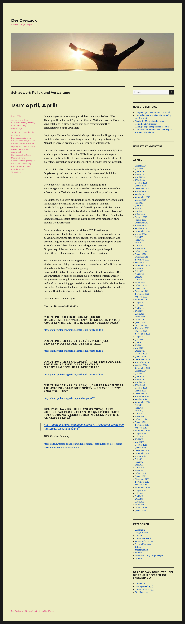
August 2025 (140, 200)
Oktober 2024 (141, 228)
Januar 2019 (140, 422)
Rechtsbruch (16, 166)
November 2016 (142, 482)
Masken (14, 158)
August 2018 (140, 433)
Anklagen (15, 135)
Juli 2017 (138, 459)
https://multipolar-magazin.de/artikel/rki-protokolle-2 (73, 350)
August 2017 (140, 456)
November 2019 (142, 396)
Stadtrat (30, 123)
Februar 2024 (141, 251)
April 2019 (139, 413)
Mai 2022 (139, 311)
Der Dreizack (24, 20)
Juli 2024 (139, 237)
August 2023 (140, 268)
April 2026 (140, 177)
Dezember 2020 (142, 359)
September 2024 (142, 231)
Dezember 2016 (142, 479)
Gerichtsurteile (28, 146)
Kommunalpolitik (18, 123)
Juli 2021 (139, 339)
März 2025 (140, 214)
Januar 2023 (140, 288)
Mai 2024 (139, 243)
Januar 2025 (140, 220)
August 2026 (140, 166)
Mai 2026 (139, 174)
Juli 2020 (139, 374)
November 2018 (142, 425)
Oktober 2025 (141, 194)
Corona (31, 141)
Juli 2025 (139, 203)
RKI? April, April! (34, 105)
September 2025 (142, 197)
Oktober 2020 (141, 365)
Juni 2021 (139, 342)
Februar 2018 (141, 445)
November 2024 (142, 226)
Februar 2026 (141, 183)
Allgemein (15, 120)
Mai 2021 (139, 345)
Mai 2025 (139, 208)
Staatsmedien (141, 550)
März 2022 (140, 317)
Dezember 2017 (142, 450)
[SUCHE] (171, 92)
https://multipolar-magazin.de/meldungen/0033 (69, 398)
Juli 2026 (139, 169)
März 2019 (139, 416)
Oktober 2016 (141, 485)
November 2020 (142, 362)
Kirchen (24, 120)
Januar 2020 (140, 391)
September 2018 (142, 431)
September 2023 (142, 265)
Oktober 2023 (141, 263)
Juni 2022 (139, 308)
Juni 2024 (139, 240)
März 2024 (140, 248)
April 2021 (139, 348)
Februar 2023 (141, 285)
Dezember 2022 (142, 291)
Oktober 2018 (141, 428)
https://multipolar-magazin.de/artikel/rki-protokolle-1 (73, 330)
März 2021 (140, 351)
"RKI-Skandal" (29, 132)
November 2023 (142, 260)
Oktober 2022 (141, 297)
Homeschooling (18, 155)
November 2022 (142, 294)
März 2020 (140, 385)
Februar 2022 (141, 320)
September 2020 (142, 368)
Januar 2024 (140, 254)
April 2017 (139, 468)
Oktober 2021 (141, 331)
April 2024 (140, 245)
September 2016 (142, 488)
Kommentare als (144, 589)
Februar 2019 (141, 419)
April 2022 (140, 314)
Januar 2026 (140, 186)
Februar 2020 (141, 388)
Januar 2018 (140, 448)
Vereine (138, 558)
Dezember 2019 (142, 394)
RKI (24, 166)
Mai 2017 (139, 465)
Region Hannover (143, 544)
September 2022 (142, 300)
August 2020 (141, 371)
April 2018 (139, 442)
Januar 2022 (140, 322)
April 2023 (140, 280)
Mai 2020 (139, 379)
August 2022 (140, 302)
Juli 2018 (139, 436)
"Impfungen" (16, 132)
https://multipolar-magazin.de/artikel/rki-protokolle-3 (73, 374)
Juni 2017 (139, 462)
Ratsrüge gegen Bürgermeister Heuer (152, 127)
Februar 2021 (141, 354)
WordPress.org (142, 592)
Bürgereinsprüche (19, 141)
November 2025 (142, 191)
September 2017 (142, 453)
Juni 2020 (139, 376)
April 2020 (140, 382)
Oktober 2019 (141, 399)
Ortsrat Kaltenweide (144, 541)
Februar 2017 (141, 473)
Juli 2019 (138, 405)
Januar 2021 (140, 357)
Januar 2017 (140, 476)
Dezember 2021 (142, 325)
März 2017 (139, 470)
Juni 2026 (139, 171)
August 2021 (140, 337)
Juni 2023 (139, 274)
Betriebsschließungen (21, 138)
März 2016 (139, 505)
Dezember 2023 (142, 257)
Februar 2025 (141, 217)
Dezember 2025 (142, 189)
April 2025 (139, 211)
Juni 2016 (139, 496)
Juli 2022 (139, 305)
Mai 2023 (139, 277)
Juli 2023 (139, 271)
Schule (138, 547)
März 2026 (140, 180)
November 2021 (142, 328)
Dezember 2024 (142, 223)
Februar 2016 (141, 507)
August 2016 (140, 490)
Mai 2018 (139, 439)
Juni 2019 (139, 408)
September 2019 (142, 402)
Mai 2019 (139, 411)
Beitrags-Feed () (144, 586)
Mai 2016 (139, 499)
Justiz (28, 155)
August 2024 (141, 234)
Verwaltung (16, 172)
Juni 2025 (139, 206)
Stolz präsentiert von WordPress (39, 611)
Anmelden (140, 584)
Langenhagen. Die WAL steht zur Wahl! (152, 112)
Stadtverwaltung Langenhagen (149, 555)
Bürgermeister (142, 533)
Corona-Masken (18, 144)
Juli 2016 (138, 493)
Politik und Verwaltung (21, 163)
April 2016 (139, 502)
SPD (23, 169)
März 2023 (140, 282)
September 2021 (142, 334)
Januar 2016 (140, 510)
